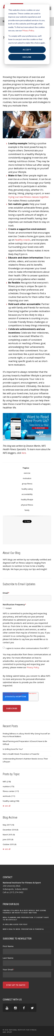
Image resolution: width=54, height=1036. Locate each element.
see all (7, 805)
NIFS (7, 781)
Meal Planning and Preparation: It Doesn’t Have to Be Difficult (25, 742)
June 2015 (8, 839)
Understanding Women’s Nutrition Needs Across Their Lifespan (25, 760)
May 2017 (8, 825)
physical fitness (27, 505)
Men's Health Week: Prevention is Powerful (21, 754)
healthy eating (27, 489)
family (27, 510)
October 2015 (9, 844)
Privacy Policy (28, 30)
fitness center (11, 791)
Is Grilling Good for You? (13, 749)
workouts (9, 796)
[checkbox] (27, 608)
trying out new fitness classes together (28, 196)
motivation (27, 478)
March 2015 (9, 834)
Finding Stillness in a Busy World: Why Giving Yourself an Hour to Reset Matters (26, 735)
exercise (27, 473)
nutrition (8, 786)
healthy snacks (22, 239)
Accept (27, 49)
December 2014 (10, 829)
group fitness (27, 483)
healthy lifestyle (27, 499)
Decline (27, 57)
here (24, 452)
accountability (27, 494)
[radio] (27, 608)
